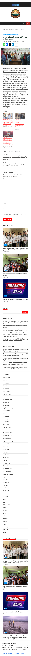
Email (4, 203)
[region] (15, 648)
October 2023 (7, 471)
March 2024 (6, 457)
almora (8, 151)
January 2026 (7, 397)
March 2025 (6, 424)
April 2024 (6, 455)
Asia (4, 502)
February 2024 (7, 460)
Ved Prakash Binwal (7, 41)
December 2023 (7, 466)
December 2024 (7, 432)
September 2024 (8, 441)
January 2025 (6, 430)
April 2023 (6, 488)
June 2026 (6, 383)
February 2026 (7, 394)
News (11, 34)
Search (5, 308)
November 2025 (7, 402)
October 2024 (7, 438)
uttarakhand (17, 151)
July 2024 (5, 446)
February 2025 (7, 427)
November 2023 (7, 468)
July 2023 (5, 479)
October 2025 (7, 405)
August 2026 (6, 377)
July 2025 (5, 413)
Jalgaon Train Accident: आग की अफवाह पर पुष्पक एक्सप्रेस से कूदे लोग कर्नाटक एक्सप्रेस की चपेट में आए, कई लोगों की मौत (15, 157)
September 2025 (8, 408)
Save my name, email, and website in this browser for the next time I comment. (15, 215)
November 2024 (7, 435)
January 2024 (7, 463)
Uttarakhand (16, 34)
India (8, 34)
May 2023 (5, 485)
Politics (5, 516)
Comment (6, 179)
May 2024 (5, 452)
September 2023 (8, 474)
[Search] (23, 23)
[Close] (29, 642)
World (4, 532)
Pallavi (5, 349)
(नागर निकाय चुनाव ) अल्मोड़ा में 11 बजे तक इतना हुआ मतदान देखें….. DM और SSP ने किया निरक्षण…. (15, 164)
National (5, 510)
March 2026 (6, 391)
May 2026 (5, 386)
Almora (4, 34)
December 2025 (7, 399)
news (12, 151)
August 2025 (6, 410)
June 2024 (6, 449)
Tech (4, 524)
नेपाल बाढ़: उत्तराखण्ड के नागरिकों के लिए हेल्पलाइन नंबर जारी (15, 288)
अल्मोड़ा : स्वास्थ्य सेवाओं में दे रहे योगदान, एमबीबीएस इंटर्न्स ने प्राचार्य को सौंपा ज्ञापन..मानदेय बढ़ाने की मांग (15, 237)
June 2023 (6, 482)
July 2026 (5, 380)
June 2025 (6, 416)
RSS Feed (5, 518)
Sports (5, 521)
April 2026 (6, 388)
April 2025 (6, 421)
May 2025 (5, 419)
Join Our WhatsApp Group (28, 23)
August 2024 (6, 443)
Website (5, 209)
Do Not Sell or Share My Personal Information (13, 653)
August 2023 (6, 477)
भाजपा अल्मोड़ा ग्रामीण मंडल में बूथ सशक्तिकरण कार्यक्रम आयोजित (15, 263)
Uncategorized (7, 527)
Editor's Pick (6, 505)
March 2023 (6, 490)
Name (4, 198)
